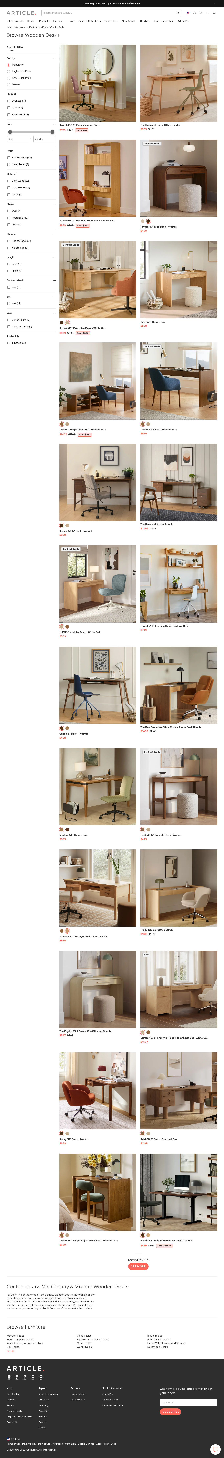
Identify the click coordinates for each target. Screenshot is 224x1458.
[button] (194, 13)
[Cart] (214, 13)
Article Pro (107, 1394)
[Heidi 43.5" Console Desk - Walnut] (178, 786)
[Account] (201, 13)
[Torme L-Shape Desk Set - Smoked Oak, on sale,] (97, 381)
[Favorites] (207, 13)
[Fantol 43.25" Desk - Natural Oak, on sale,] (97, 83)
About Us (43, 1411)
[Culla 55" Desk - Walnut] (97, 685)
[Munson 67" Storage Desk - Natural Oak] (97, 888)
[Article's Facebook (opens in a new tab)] (25, 1378)
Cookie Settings (86, 1444)
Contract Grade (110, 1400)
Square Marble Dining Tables (93, 1339)
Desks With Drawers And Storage (166, 1343)
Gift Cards (44, 1400)
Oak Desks (13, 1347)
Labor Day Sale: (92, 3)
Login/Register (78, 1394)
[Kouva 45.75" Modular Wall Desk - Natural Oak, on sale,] (97, 178)
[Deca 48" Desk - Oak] (178, 279)
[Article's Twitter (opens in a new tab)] (33, 1378)
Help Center (13, 1394)
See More (138, 1266)
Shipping (11, 1400)
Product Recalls (14, 1411)
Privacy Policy (29, 1444)
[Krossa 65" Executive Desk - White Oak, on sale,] (97, 279)
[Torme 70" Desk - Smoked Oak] (178, 381)
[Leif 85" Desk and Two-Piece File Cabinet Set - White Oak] (178, 989)
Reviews (43, 1416)
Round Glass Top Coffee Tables (25, 1343)
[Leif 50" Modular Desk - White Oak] (97, 583)
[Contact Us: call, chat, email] (194, 13)
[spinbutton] (18, 139)
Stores (42, 1428)
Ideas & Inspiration (48, 1394)
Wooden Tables (15, 1335)
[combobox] (188, 13)
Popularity (18, 64)
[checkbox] (31, 101)
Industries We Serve (112, 1405)
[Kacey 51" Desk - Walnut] (97, 1090)
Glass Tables (84, 1335)
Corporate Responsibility (19, 1416)
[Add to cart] (133, 127)
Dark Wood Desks (157, 1347)
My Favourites (78, 1400)
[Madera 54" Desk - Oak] (97, 786)
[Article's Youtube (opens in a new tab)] (41, 1378)
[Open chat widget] (215, 1449)
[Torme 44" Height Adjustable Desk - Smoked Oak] (97, 1192)
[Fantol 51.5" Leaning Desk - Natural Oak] (178, 583)
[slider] (10, 132)
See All (10, 1351)
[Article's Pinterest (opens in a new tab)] (17, 1378)
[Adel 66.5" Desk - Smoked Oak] (178, 1090)
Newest (16, 84)
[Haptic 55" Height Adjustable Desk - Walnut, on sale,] (178, 1192)
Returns (10, 1405)
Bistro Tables (154, 1335)
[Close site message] (214, 3)
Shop (113, 1444)
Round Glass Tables (158, 1339)
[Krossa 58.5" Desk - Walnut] (97, 482)
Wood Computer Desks (20, 1339)
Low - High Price (21, 78)
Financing (43, 1405)
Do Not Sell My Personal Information (57, 1444)
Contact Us (12, 1422)
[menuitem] (15, 21)
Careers (43, 1422)
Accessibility (102, 1444)
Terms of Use (13, 1444)
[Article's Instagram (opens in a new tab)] (9, 1378)
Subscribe (171, 1412)
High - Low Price (21, 71)
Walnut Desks (84, 1347)
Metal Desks (84, 1343)
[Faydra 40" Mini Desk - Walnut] (178, 178)
